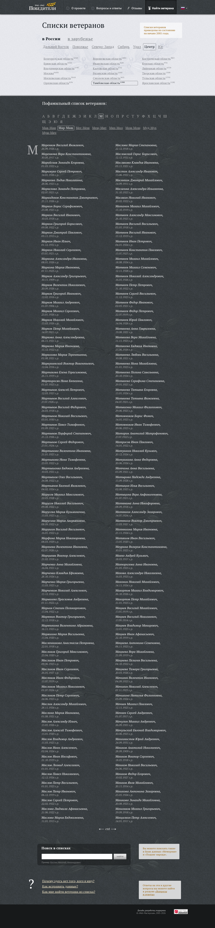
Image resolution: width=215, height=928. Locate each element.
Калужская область (105, 68)
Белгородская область (58, 58)
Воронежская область (107, 58)
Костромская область (156, 58)
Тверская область (154, 73)
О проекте (78, 8)
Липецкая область (154, 68)
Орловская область (56, 83)
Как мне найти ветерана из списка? (68, 892)
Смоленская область (106, 78)
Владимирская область (59, 68)
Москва (49, 73)
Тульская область (153, 78)
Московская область (57, 78)
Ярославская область (156, 83)
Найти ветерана (163, 8)
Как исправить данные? (60, 886)
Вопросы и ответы (109, 8)
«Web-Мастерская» (147, 913)
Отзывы (136, 8)
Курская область (153, 63)
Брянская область (55, 63)
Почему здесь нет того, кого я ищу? (68, 881)
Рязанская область (105, 73)
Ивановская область (106, 63)
